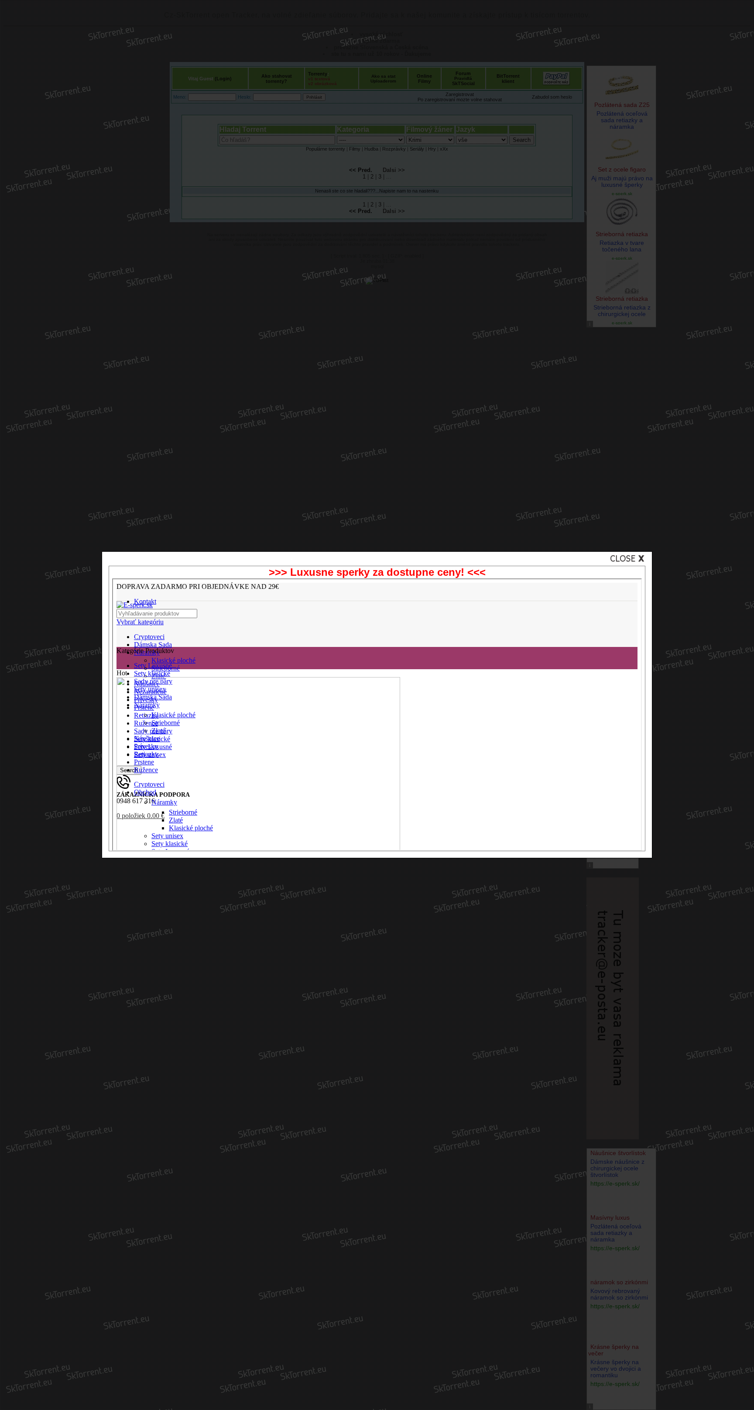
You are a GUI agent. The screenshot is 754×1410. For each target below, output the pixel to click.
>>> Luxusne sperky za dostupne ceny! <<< (377, 572)
